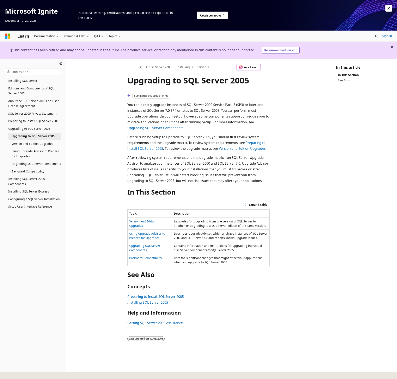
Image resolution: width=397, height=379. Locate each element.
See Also (343, 80)
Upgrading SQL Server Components (155, 128)
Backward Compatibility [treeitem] (28, 171)
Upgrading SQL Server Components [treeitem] (36, 164)
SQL (141, 67)
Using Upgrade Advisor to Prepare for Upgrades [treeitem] (35, 153)
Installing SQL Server (191, 67)
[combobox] (33, 71)
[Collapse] (60, 63)
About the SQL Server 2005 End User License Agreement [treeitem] (33, 103)
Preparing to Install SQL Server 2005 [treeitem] (33, 121)
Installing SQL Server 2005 (147, 302)
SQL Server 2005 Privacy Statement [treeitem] (32, 113)
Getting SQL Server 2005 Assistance (155, 323)
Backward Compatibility (145, 258)
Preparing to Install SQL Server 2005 (155, 296)
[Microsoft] (7, 36)
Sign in (387, 36)
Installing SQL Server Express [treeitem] (28, 191)
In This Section (348, 75)
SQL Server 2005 (160, 67)
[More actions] (266, 67)
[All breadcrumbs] (131, 67)
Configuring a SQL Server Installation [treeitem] (34, 199)
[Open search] (376, 36)
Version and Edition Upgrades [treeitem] (32, 143)
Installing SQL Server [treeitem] (22, 81)
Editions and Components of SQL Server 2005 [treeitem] (31, 90)
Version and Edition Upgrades (242, 148)
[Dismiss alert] (388, 8)
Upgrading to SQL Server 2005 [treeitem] (33, 136)
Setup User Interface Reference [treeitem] (30, 206)
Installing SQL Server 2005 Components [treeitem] (26, 181)
